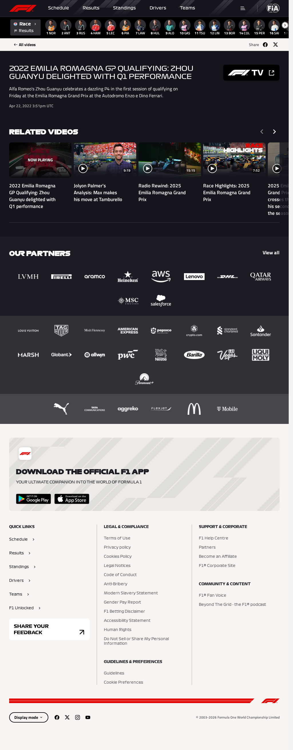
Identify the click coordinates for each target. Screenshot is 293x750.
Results (91, 8)
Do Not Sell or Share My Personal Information (136, 641)
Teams (187, 8)
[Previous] (262, 131)
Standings (124, 8)
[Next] (274, 131)
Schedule (58, 8)
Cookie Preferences (123, 682)
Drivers (158, 8)
